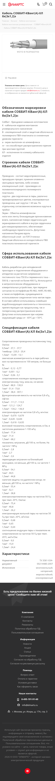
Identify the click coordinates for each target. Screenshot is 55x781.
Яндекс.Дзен (27, 771)
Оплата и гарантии (27, 678)
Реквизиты (27, 624)
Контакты (27, 620)
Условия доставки (27, 682)
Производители (27, 655)
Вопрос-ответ (27, 674)
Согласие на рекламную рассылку (27, 663)
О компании (27, 616)
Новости (27, 643)
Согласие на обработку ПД (27, 659)
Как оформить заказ (27, 686)
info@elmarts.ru (33, 90)
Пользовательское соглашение (27, 632)
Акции (27, 647)
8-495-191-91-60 (29, 699)
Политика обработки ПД (27, 628)
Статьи (27, 651)
